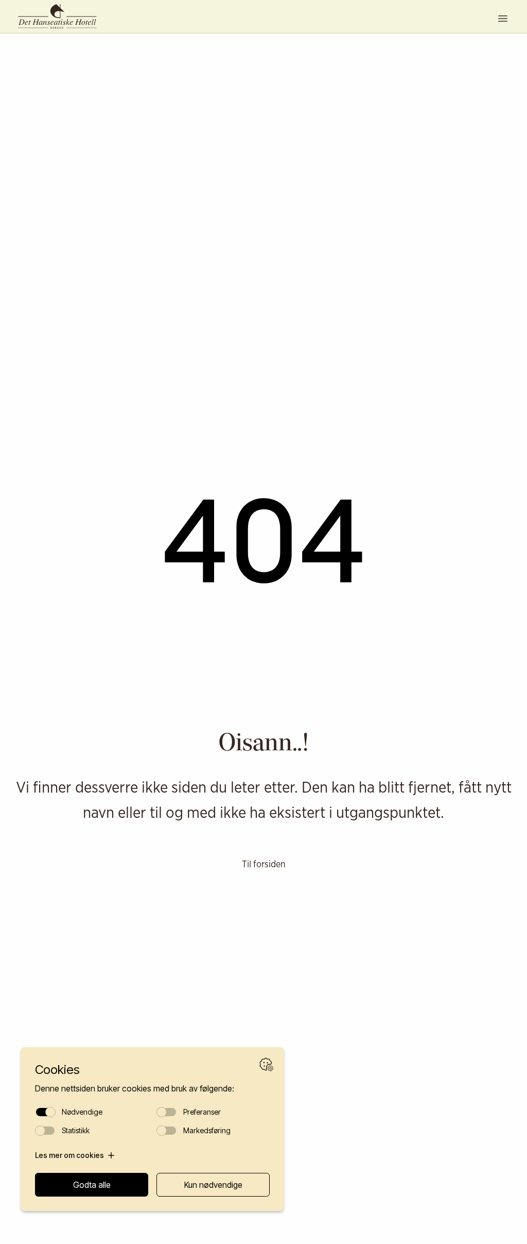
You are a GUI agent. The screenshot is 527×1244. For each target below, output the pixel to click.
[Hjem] (62, 16)
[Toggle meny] (503, 18)
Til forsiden (264, 864)
